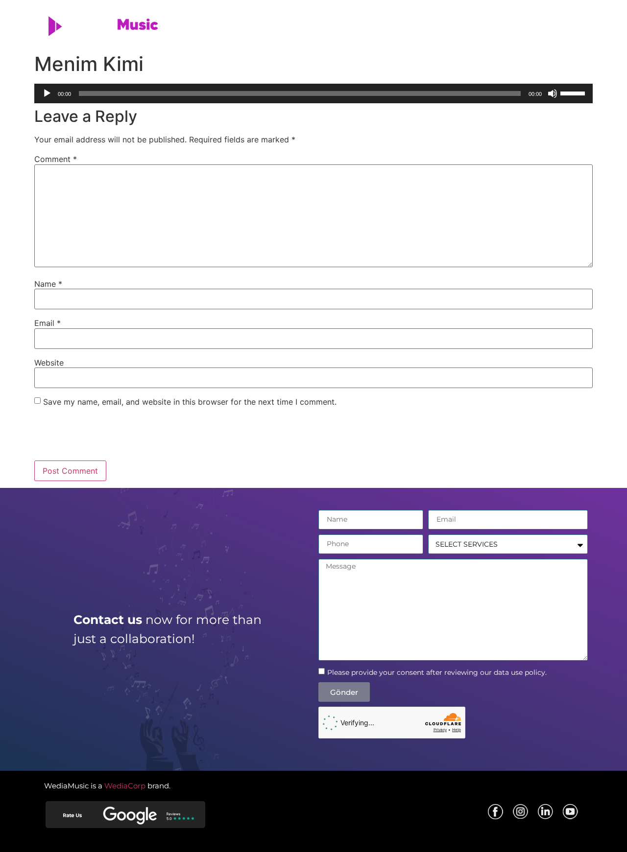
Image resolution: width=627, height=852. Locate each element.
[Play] (47, 93)
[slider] (574, 92)
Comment (55, 159)
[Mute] (552, 93)
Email (47, 323)
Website (49, 363)
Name (48, 284)
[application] (313, 93)
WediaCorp (124, 785)
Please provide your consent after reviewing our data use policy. (437, 672)
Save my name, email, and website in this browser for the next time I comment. (190, 402)
